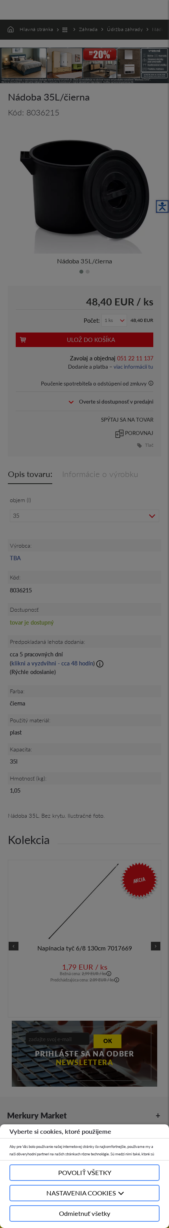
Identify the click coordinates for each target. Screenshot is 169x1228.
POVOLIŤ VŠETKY (84, 1172)
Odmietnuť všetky (84, 1213)
